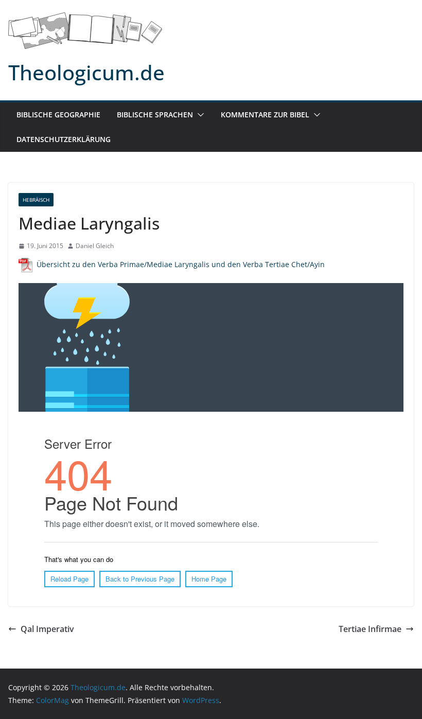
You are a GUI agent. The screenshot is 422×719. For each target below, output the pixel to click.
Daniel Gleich (95, 245)
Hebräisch (36, 199)
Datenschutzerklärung (63, 139)
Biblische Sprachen (155, 114)
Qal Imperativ (47, 629)
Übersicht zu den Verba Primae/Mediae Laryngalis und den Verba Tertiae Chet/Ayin (181, 264)
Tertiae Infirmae (370, 629)
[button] (198, 115)
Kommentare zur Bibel (265, 114)
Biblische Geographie (58, 114)
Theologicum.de (86, 72)
